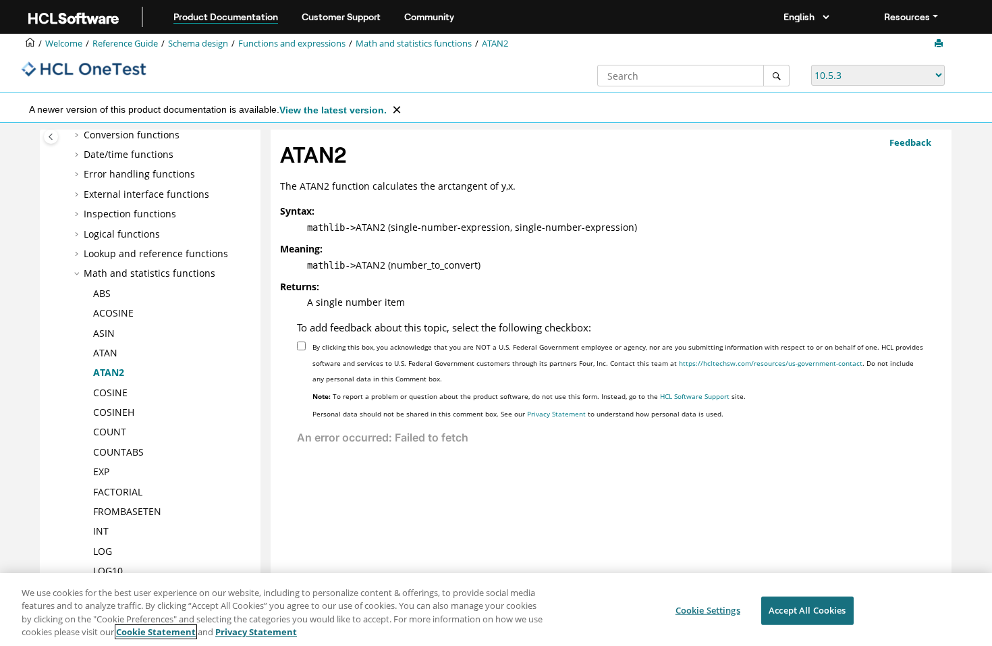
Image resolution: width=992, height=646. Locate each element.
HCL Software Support (694, 396)
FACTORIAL (117, 491)
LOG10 (108, 570)
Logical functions (122, 233)
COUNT (109, 431)
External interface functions (146, 194)
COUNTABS (118, 452)
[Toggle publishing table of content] (51, 137)
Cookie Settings (708, 610)
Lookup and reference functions (156, 253)
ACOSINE (113, 312)
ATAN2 (495, 43)
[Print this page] (940, 43)
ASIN (104, 333)
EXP (101, 471)
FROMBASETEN (127, 511)
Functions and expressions (292, 43)
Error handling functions (139, 173)
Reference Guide (125, 43)
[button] (78, 135)
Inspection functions (130, 213)
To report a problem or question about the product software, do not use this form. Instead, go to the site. (529, 396)
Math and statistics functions (414, 43)
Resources (907, 17)
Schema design (198, 43)
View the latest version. (333, 110)
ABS (102, 293)
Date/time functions (128, 154)
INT (101, 530)
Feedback (910, 142)
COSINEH (113, 412)
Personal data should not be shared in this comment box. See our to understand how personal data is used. (517, 414)
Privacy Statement (556, 414)
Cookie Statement (156, 632)
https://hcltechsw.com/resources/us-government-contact (770, 363)
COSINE (110, 392)
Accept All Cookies (807, 610)
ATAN (105, 352)
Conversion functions (132, 134)
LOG (102, 551)
